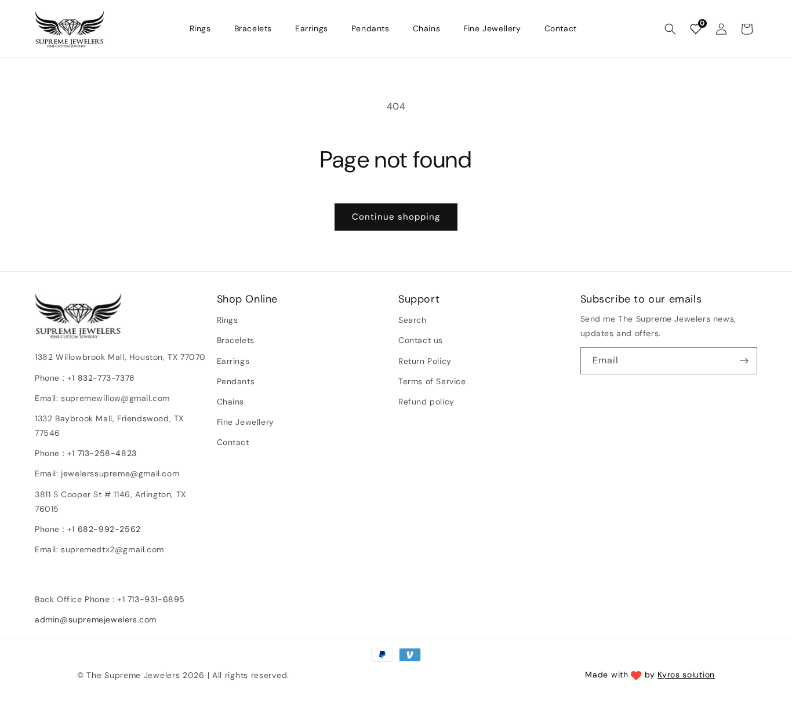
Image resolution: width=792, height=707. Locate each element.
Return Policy (425, 361)
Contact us (420, 340)
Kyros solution (686, 674)
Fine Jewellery (245, 422)
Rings (227, 320)
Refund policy (426, 401)
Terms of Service (432, 381)
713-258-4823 (107, 453)
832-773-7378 (105, 378)
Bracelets (236, 340)
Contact (233, 442)
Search (412, 320)
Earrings (233, 361)
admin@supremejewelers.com (96, 619)
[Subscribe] (744, 360)
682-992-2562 (109, 529)
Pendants (236, 381)
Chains (231, 401)
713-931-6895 (156, 599)
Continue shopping (396, 217)
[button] (670, 29)
